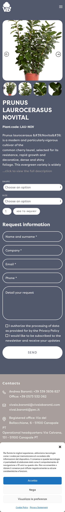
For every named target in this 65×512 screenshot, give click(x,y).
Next (60, 88)
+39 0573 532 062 (33, 396)
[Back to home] (6, 6)
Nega (32, 489)
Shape (6, 181)
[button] (60, 446)
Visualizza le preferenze (32, 499)
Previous (4, 88)
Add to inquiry (26, 211)
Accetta (32, 480)
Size (5, 195)
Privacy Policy (49, 331)
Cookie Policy (22, 507)
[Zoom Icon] (32, 50)
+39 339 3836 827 (47, 391)
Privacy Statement (39, 507)
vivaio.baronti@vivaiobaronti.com (34, 405)
